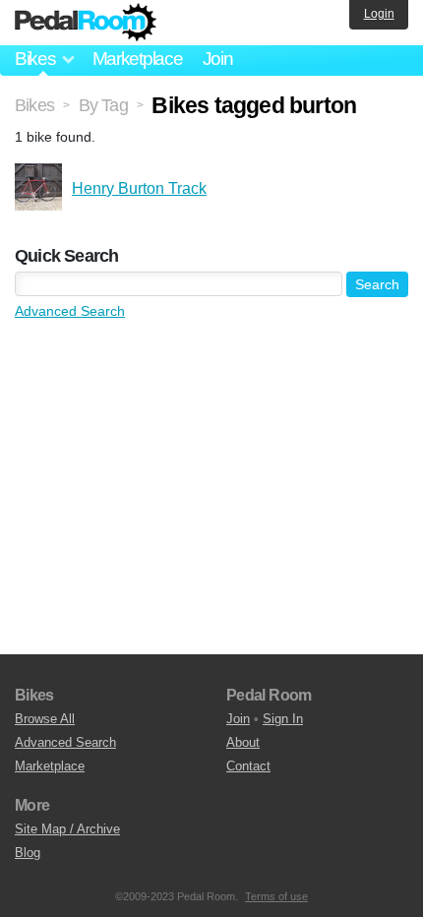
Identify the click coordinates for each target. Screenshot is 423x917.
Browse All (45, 718)
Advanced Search (70, 311)
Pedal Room (85, 22)
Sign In (283, 718)
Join (218, 58)
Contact (248, 766)
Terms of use (276, 896)
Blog (27, 852)
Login (379, 14)
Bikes (34, 105)
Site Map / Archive (67, 829)
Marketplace (137, 58)
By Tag (103, 105)
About (243, 742)
